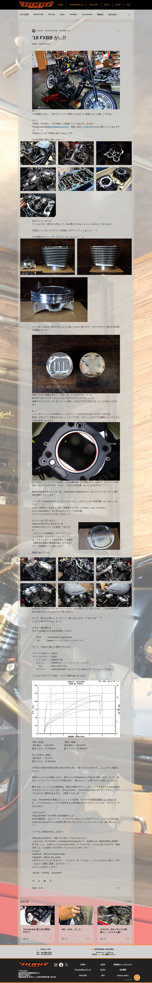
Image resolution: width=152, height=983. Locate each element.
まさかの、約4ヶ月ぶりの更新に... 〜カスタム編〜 (113, 930)
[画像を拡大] (38, 153)
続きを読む (113, 14)
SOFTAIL (51, 14)
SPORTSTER (38, 14)
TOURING (73, 14)
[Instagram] (56, 965)
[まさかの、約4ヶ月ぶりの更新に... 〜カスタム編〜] (114, 915)
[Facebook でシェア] (33, 881)
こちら (99, 954)
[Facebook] (61, 965)
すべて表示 (128, 901)
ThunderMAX (87, 14)
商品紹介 (100, 14)
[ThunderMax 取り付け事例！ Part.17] (37, 915)
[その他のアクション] (118, 30)
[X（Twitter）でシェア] (39, 881)
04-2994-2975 (46, 952)
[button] (129, 14)
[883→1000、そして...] (76, 915)
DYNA (62, 14)
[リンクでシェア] (51, 881)
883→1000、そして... (72, 929)
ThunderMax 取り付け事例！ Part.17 (37, 930)
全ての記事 (24, 14)
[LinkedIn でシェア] (45, 881)
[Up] (137, 977)
